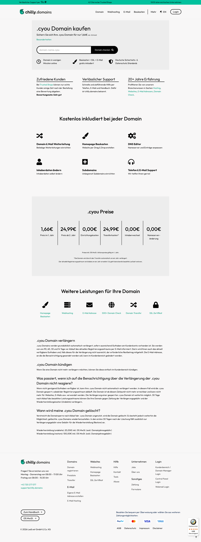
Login (176, 11)
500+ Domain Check (111, 313)
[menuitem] (163, 11)
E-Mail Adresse (89, 313)
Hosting (156, 88)
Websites (132, 91)
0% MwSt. (28, 518)
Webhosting (67, 313)
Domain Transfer (134, 313)
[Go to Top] (196, 537)
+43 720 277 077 (28, 484)
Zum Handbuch (31, 512)
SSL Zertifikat (155, 313)
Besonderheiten (44, 39)
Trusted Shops (46, 84)
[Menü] (197, 519)
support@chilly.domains (32, 487)
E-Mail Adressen (145, 91)
